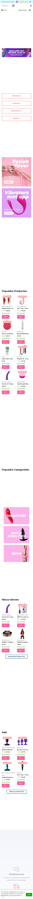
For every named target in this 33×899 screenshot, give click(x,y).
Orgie (3, 356)
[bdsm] (16, 553)
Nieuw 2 (24, 306)
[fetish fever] (16, 171)
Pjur (22, 331)
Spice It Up (4, 747)
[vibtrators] (16, 515)
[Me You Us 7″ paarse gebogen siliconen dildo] (7, 375)
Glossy (18, 640)
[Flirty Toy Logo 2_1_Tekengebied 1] (5, 5)
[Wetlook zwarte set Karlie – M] (22, 633)
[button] (31, 6)
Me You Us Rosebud (8, 333)
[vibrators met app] (16, 203)
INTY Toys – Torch (23, 775)
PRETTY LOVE (24, 615)
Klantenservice (16, 874)
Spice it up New (11, 747)
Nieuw (3, 306)
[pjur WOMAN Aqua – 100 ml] (22, 325)
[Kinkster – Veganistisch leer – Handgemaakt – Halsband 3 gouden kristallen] (7, 633)
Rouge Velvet (8, 306)
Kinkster (4, 640)
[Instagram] (13, 5)
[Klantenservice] (16, 869)
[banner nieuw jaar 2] (16, 52)
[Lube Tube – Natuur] (7, 350)
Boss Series (20, 356)
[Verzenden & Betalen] (16, 886)
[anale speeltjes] (16, 534)
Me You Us (4, 331)
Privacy (3, 897)
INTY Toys (19, 306)
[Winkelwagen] (30, 10)
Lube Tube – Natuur (8, 359)
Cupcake (19, 382)
